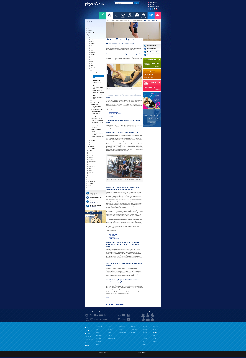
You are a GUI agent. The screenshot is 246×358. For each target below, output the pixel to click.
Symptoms (92, 146)
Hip (91, 63)
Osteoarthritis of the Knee (97, 118)
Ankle (92, 142)
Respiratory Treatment (112, 338)
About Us (89, 28)
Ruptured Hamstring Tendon (97, 129)
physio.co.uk (103, 352)
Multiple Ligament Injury (97, 90)
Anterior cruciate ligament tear (151, 20)
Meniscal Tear (94, 115)
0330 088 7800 (153, 2)
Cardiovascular (92, 166)
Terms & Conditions (156, 342)
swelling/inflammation (113, 112)
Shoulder (92, 41)
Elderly (90, 168)
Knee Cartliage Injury (96, 113)
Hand (92, 50)
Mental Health (91, 172)
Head (92, 38)
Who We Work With (92, 181)
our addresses (152, 54)
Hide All (87, 24)
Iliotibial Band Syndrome (96, 111)
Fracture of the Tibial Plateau (97, 109)
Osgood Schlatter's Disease (97, 116)
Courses (89, 185)
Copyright (154, 335)
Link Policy (154, 338)
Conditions (129, 20)
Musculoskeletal (123, 20)
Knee (133, 20)
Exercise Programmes (114, 232)
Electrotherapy (112, 235)
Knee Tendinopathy (96, 102)
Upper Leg (93, 67)
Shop (143, 335)
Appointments (90, 183)
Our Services (90, 179)
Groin (92, 65)
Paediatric (91, 154)
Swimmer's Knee (95, 138)
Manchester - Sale (88, 335)
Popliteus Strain (95, 125)
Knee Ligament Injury (96, 70)
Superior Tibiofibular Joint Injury (98, 136)
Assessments (145, 326)
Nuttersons (144, 352)
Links (153, 339)
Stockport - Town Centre (89, 339)
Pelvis (92, 61)
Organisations (133, 332)
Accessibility (155, 333)
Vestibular (91, 175)
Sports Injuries (92, 148)
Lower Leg (93, 140)
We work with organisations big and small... (95, 311)
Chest (92, 58)
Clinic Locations (155, 326)
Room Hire (86, 342)
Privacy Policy (155, 341)
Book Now (154, 329)
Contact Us (90, 187)
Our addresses (93, 206)
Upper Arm (93, 43)
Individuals (133, 326)
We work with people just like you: (149, 311)
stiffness (111, 116)
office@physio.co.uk (154, 6)
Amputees (91, 157)
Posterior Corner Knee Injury (98, 92)
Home (89, 26)
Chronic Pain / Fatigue (93, 155)
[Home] (112, 20)
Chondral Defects (95, 104)
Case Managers (134, 329)
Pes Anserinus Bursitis (96, 124)
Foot (92, 144)
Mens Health (98, 341)
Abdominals (93, 59)
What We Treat (91, 32)
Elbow (92, 45)
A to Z (144, 341)
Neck (92, 39)
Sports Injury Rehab (113, 234)
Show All (92, 24)
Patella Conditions (95, 100)
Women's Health (92, 163)
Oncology (91, 170)
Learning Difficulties (92, 161)
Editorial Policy (155, 336)
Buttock (92, 56)
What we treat (116, 20)
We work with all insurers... (123, 311)
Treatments (90, 178)
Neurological (91, 152)
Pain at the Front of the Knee (97, 122)
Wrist (92, 48)
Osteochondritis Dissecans (97, 120)
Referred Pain (94, 127)
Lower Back (93, 54)
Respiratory (91, 164)
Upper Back (93, 52)
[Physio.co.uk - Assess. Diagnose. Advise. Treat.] (97, 4)
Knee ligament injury (139, 20)
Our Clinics (90, 30)
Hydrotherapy (112, 237)
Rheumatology (91, 159)
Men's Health (91, 173)
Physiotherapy (110, 326)
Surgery (90, 150)
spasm (110, 114)
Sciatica (93, 131)
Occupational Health (122, 332)
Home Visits (87, 341)
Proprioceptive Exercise (114, 238)
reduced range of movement (115, 113)
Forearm (92, 47)
